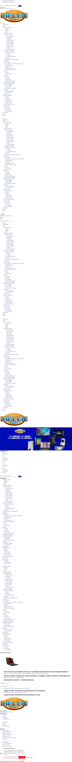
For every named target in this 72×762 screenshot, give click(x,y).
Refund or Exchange (7, 734)
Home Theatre (7, 62)
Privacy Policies (6, 733)
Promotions (5, 112)
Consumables (8, 73)
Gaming (5, 75)
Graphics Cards (10, 45)
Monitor (8, 53)
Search (1, 5)
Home (4, 23)
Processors (9, 39)
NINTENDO (5, 459)
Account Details (6, 719)
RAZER (4, 461)
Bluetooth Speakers (9, 91)
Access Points (8, 102)
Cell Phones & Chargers (10, 88)
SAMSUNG (5, 453)
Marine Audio (8, 109)
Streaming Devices (9, 68)
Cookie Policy (5, 730)
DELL (4, 456)
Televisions (6, 60)
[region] (14, 753)
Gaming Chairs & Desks (10, 81)
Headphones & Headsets (9, 82)
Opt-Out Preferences (7, 731)
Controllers (7, 78)
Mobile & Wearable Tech (9, 83)
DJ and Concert (8, 92)
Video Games (8, 79)
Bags (6, 32)
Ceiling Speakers (8, 65)
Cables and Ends (8, 101)
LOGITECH (5, 458)
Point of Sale (7, 105)
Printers (5, 70)
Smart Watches (8, 85)
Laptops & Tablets (8, 27)
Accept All (22, 757)
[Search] (19, 6)
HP (3, 455)
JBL (3, 452)
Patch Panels (8, 99)
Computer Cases (10, 36)
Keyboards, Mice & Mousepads (12, 59)
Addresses (5, 717)
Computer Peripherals (9, 50)
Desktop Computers (8, 33)
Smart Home (7, 94)
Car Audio (7, 108)
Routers (7, 96)
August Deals (5, 24)
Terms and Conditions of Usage (9, 737)
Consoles (7, 76)
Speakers (6, 89)
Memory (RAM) (10, 40)
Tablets (6, 30)
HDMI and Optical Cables (10, 69)
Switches (7, 98)
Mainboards (9, 37)
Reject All (14, 757)
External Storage (10, 42)
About (4, 114)
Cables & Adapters (11, 49)
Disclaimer (5, 739)
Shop (4, 26)
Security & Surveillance (9, 104)
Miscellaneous (7, 107)
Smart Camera (8, 86)
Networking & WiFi (8, 95)
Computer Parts (8, 34)
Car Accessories (8, 111)
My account (5, 714)
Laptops (7, 29)
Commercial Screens (11, 56)
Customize (7, 757)
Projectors (9, 55)
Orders (4, 115)
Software (9, 47)
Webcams (7, 58)
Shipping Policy (6, 736)
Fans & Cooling (10, 43)
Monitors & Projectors (10, 52)
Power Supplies (10, 46)
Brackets (7, 66)
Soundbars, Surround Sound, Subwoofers (14, 63)
